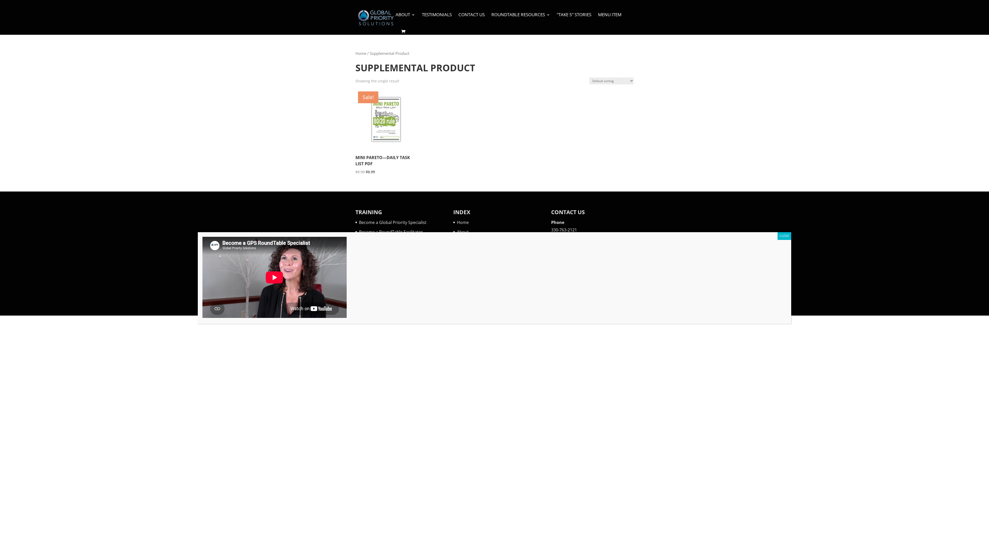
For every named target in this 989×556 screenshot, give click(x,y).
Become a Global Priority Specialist (393, 222)
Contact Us (471, 15)
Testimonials (437, 15)
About (403, 15)
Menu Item (609, 15)
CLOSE (784, 236)
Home (360, 53)
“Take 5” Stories (574, 15)
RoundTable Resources (518, 15)
